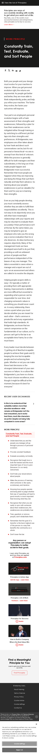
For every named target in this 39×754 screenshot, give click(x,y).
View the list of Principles (15, 3)
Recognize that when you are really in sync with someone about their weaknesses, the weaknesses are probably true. (21, 506)
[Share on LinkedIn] (13, 71)
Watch (21, 621)
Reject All (19, 750)
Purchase (15, 600)
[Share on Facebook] (6, 71)
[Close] (36, 724)
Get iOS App (14, 580)
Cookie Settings (19, 744)
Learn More (8, 24)
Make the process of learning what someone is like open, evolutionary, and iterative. (21, 482)
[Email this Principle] (17, 71)
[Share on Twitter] (9, 71)
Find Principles (19, 673)
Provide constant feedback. (20, 452)
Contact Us (18, 708)
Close (36, 716)
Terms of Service (19, 693)
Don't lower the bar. (17, 534)
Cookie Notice (19, 700)
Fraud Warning (19, 689)
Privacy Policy (19, 697)
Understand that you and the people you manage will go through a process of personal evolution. (21, 444)
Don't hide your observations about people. (21, 475)
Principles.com (20, 557)
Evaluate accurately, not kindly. (21, 456)
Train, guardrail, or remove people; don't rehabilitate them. (21, 515)
